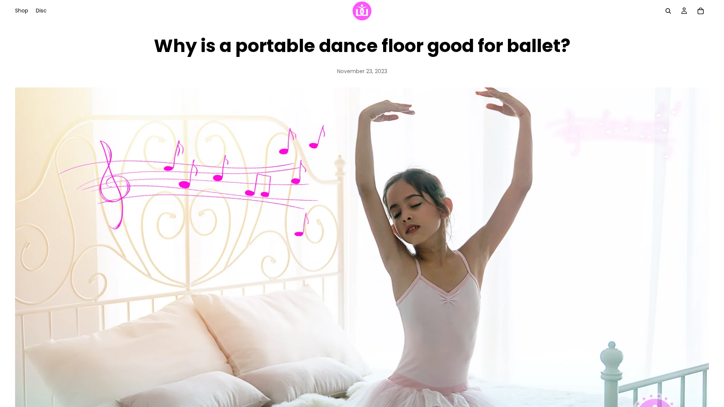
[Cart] (700, 11)
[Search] (668, 11)
